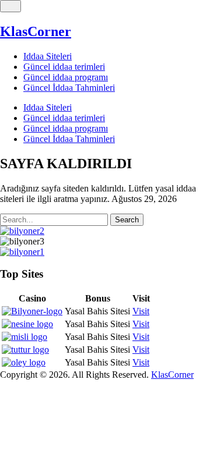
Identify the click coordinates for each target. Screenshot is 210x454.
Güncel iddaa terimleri (64, 67)
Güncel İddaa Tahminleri (69, 88)
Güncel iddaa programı (65, 77)
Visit (140, 311)
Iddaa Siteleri (47, 56)
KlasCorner (35, 31)
